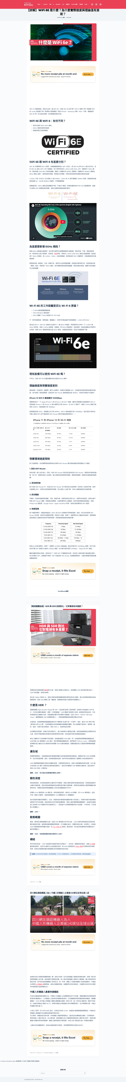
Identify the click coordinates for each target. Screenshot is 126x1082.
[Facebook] (92, 4)
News (39, 4)
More (86, 4)
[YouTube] (100, 4)
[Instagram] (96, 4)
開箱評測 (67, 4)
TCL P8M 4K (57, 827)
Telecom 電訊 (74, 4)
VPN (63, 4)
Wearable (58, 4)
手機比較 (81, 4)
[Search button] (84, 1073)
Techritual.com (38, 1079)
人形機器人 (39, 984)
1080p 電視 (79, 846)
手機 (50, 4)
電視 (46, 690)
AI (53, 4)
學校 (55, 254)
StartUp (45, 4)
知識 (40, 881)
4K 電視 (92, 844)
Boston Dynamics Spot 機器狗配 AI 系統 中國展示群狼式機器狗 (19, 1061)
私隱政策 (88, 854)
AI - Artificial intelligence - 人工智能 (50, 1052)
